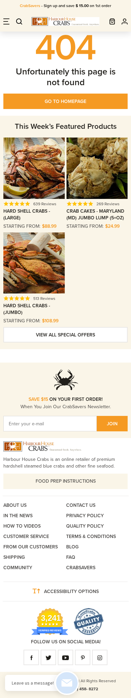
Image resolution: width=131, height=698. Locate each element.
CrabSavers (30, 5)
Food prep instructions (66, 481)
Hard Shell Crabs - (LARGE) (26, 214)
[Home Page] (65, 21)
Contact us (80, 505)
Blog (72, 547)
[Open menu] (6, 21)
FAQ (70, 557)
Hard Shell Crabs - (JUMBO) (26, 309)
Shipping (14, 557)
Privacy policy (85, 516)
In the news (18, 516)
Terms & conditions (91, 536)
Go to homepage (65, 101)
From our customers (30, 547)
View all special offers (65, 335)
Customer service (26, 536)
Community (17, 568)
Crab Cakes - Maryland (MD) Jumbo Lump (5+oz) (95, 214)
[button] (112, 21)
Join (112, 424)
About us (15, 505)
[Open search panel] (19, 21)
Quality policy (85, 526)
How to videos (22, 526)
